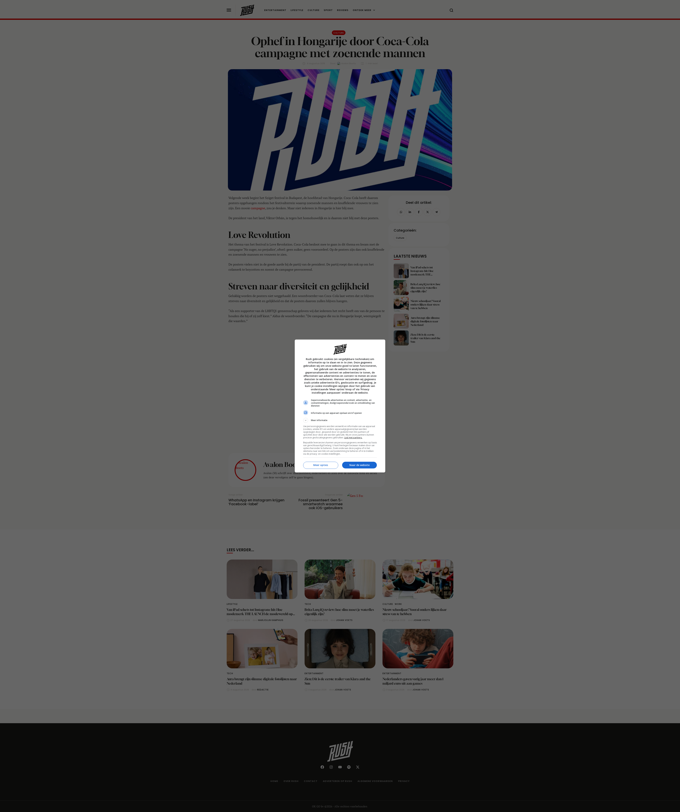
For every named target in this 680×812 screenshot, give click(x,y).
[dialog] (340, 406)
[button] (340, 420)
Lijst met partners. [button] (353, 437)
